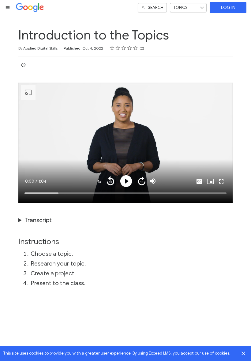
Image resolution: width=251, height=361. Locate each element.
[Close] (243, 353)
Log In (228, 7)
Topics (180, 7)
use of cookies (215, 353)
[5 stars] (135, 48)
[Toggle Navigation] (8, 8)
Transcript (38, 220)
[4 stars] (130, 48)
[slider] (125, 193)
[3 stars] (124, 48)
